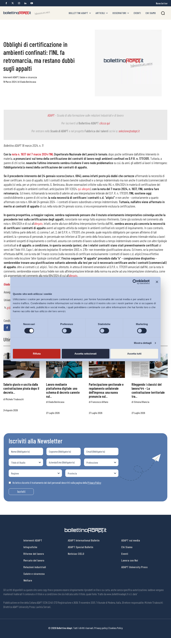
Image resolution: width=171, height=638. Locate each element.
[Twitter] (13, 3)
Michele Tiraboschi (15, 399)
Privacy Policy (94, 482)
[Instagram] (19, 3)
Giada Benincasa (28, 81)
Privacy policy (101, 627)
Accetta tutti (134, 353)
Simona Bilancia (141, 401)
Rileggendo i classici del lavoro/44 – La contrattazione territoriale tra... (148, 390)
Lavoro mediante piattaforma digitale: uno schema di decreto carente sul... (63, 390)
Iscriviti (21, 491)
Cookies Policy (116, 627)
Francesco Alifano (99, 401)
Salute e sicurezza (28, 77)
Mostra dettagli (143, 343)
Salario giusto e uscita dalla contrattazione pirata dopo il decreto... (21, 388)
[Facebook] (6, 3)
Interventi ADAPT (11, 77)
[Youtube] (32, 3)
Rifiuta (37, 353)
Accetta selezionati (85, 353)
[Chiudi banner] (157, 282)
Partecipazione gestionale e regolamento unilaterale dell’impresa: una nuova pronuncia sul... (106, 390)
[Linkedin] (25, 3)
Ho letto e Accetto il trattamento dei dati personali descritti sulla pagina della (57, 482)
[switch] (66, 330)
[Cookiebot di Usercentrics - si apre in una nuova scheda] (135, 281)
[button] (163, 13)
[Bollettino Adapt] (26, 13)
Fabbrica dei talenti (97, 131)
